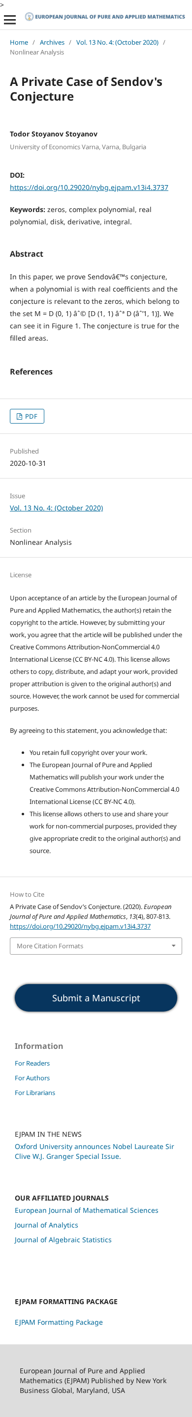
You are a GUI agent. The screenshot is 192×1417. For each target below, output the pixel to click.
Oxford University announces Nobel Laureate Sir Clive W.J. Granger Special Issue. (94, 1151)
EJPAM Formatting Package (59, 1322)
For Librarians (35, 1092)
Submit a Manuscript (96, 998)
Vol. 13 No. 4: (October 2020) (117, 42)
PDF (30, 416)
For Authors (32, 1077)
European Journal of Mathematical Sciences (87, 1210)
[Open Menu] (10, 19)
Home (19, 42)
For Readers (32, 1063)
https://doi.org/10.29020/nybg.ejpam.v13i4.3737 (89, 187)
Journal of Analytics (46, 1225)
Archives (52, 42)
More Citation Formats (50, 945)
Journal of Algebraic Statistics (63, 1239)
